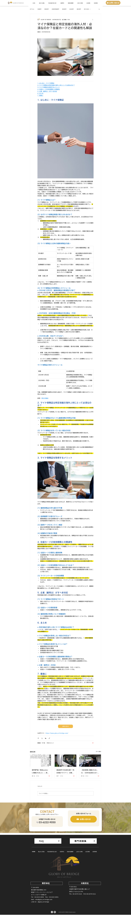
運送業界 (79, 9)
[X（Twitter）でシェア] (42, 738)
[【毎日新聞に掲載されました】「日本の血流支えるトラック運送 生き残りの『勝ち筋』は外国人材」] (90, 760)
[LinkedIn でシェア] (45, 738)
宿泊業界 (71, 9)
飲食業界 (64, 9)
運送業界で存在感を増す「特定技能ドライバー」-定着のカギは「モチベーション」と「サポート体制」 (65, 771)
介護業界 (39, 9)
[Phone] (37, 822)
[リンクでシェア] (49, 738)
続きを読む (86, 9)
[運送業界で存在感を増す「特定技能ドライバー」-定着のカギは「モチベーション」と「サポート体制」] (65, 760)
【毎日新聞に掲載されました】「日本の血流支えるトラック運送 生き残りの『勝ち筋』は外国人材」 (90, 771)
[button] (41, 3)
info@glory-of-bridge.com (43, 899)
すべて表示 (98, 751)
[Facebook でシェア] (38, 738)
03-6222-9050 (39, 897)
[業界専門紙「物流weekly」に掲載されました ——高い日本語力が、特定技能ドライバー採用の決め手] (41, 760)
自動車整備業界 (55, 9)
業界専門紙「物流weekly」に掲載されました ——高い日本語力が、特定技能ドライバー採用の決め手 (41, 771)
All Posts (32, 9)
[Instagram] (52, 912)
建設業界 (46, 9)
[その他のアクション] (93, 20)
